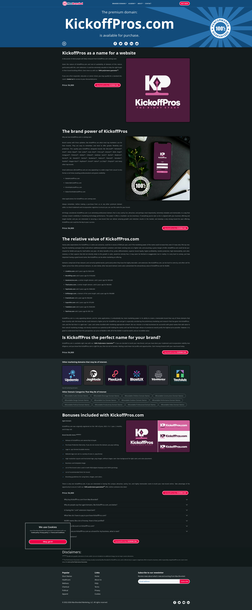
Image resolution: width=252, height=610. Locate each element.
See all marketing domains (70, 388)
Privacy (97, 590)
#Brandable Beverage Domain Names (106, 396)
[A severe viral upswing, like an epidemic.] (72, 375)
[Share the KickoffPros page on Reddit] (137, 43)
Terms (97, 587)
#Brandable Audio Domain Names (76, 396)
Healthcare (66, 580)
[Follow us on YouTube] (183, 602)
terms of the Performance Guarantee (77, 562)
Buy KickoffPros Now (103, 85)
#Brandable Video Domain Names (172, 405)
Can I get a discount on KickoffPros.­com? (79, 526)
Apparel (65, 594)
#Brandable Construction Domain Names (169, 396)
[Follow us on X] (179, 602)
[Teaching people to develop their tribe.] (158, 375)
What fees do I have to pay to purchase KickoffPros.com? (85, 515)
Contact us (70, 79)
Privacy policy (44, 532)
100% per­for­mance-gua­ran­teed (94, 487)
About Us (98, 580)
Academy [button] (131, 3)
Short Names (67, 576)
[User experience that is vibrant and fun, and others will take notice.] (137, 375)
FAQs (96, 583)
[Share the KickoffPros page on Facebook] (115, 43)
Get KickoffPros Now (170, 493)
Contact (148, 3)
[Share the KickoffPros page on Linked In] (131, 43)
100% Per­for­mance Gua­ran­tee (104, 343)
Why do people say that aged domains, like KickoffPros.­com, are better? (90, 505)
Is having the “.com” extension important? (79, 510)
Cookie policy (35, 532)
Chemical (65, 587)
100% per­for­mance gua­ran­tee (108, 70)
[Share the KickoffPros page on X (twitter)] (120, 43)
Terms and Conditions (57, 532)
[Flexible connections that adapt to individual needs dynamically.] (115, 375)
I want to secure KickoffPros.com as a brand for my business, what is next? (91, 531)
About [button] (140, 3)
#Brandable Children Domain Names (137, 396)
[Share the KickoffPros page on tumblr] (126, 43)
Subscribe (184, 581)
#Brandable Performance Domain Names (166, 400)
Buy (184, 3)
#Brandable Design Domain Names (77, 400)
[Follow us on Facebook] (174, 602)
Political (65, 590)
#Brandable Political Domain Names (77, 405)
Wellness (65, 583)
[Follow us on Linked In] (188, 602)
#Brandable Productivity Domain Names (108, 405)
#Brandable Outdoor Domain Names (134, 400)
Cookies (98, 594)
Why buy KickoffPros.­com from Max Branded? (81, 499)
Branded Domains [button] (119, 3)
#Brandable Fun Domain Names (105, 400)
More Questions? (70, 537)
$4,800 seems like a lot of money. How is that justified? (84, 521)
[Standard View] (64, 44)
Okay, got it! (48, 542)
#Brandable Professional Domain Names (142, 405)
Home (97, 576)
